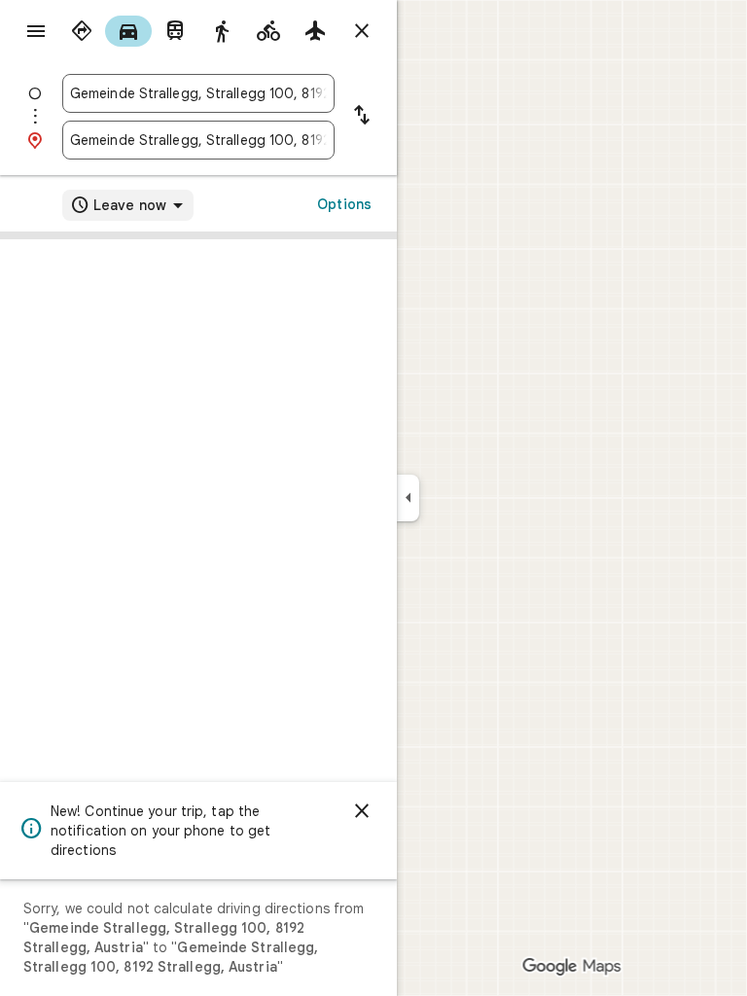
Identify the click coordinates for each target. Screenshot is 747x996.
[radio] (81, 31)
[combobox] (198, 93)
